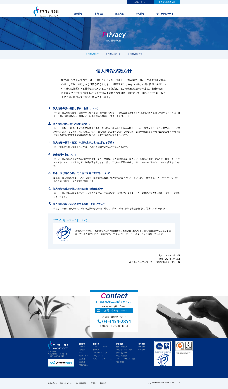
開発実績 (119, 14)
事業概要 (96, 350)
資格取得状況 (83, 365)
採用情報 (140, 14)
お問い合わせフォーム (116, 310)
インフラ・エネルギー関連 (125, 359)
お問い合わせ (140, 2)
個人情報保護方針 (166, 2)
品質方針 (94, 383)
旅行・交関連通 (121, 353)
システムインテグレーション (103, 359)
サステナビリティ (164, 14)
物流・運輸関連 (121, 356)
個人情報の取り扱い (114, 54)
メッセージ (83, 347)
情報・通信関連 (121, 347)
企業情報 (78, 14)
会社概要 (82, 350)
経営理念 (82, 362)
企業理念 (82, 359)
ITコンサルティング (100, 353)
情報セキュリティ (66, 383)
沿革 (80, 353)
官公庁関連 (120, 362)
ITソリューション (99, 356)
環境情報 (103, 383)
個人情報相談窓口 (135, 54)
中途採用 (141, 350)
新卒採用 (141, 347)
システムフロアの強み (101, 347)
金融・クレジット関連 (124, 350)
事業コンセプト (84, 356)
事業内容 (99, 14)
